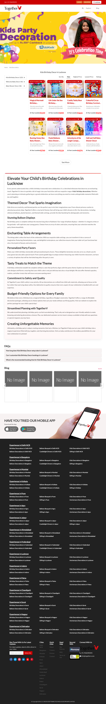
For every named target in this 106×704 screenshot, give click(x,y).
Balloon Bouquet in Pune (47, 496)
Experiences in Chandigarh (20, 590)
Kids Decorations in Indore (78, 569)
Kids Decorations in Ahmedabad (80, 533)
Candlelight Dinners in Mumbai (50, 476)
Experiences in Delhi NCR (20, 445)
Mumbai (42, 653)
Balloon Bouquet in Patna (48, 581)
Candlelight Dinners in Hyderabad (50, 548)
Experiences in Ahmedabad (20, 530)
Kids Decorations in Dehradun (79, 629)
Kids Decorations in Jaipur (78, 521)
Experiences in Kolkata (19, 481)
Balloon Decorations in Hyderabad (21, 548)
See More (65, 162)
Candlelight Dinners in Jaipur (49, 524)
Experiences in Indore (18, 566)
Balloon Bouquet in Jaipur (48, 521)
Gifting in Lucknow (46, 560)
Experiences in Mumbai (19, 469)
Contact (52, 656)
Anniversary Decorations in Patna (80, 584)
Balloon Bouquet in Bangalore (49, 460)
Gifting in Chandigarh (46, 596)
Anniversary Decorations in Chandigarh (82, 596)
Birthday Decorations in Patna (19, 581)
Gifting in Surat (44, 609)
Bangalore (43, 650)
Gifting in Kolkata (75, 488)
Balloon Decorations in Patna (19, 584)
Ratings (98, 77)
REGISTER (87, 2)
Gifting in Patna (45, 584)
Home (6, 67)
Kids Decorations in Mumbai (79, 472)
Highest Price (77, 77)
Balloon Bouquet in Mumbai (49, 472)
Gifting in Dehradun (46, 633)
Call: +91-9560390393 (10, 2)
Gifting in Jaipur (75, 524)
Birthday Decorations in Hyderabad (21, 545)
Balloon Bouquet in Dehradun (49, 629)
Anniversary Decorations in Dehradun (82, 633)
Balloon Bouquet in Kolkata (48, 484)
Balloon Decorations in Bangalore (20, 464)
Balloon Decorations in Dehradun (20, 633)
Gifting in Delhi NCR (76, 451)
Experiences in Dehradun (20, 626)
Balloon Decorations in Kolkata (20, 488)
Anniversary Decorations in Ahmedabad (82, 536)
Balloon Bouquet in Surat (48, 605)
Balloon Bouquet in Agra (47, 509)
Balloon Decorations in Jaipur (19, 524)
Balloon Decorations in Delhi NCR (21, 451)
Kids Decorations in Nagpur (78, 617)
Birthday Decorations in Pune (19, 496)
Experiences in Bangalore (20, 457)
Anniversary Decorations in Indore (81, 572)
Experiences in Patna (18, 578)
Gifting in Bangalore (76, 464)
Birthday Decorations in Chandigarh (21, 593)
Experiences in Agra (17, 505)
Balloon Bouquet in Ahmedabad (50, 533)
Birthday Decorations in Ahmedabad (21, 533)
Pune (41, 660)
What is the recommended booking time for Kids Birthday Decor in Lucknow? (33, 360)
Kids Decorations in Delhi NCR (80, 448)
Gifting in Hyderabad (76, 548)
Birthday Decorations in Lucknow (20, 557)
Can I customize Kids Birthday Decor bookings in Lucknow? (27, 355)
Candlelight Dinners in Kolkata (49, 488)
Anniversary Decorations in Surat (80, 609)
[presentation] (4, 385)
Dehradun (43, 694)
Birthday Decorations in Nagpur (20, 617)
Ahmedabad (43, 669)
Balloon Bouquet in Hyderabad (49, 545)
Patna (41, 681)
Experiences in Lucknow (19, 554)
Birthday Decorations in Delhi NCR (21, 448)
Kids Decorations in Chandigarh (80, 593)
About (52, 647)
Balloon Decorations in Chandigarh (21, 596)
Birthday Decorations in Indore (20, 569)
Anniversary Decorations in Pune (80, 500)
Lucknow (42, 675)
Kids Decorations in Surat (78, 605)
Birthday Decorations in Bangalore (21, 460)
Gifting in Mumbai (75, 476)
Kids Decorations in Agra (78, 509)
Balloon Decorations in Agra (19, 512)
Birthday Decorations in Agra (19, 509)
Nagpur (42, 691)
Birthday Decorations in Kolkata (20, 484)
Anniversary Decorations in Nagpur (81, 621)
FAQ (61, 652)
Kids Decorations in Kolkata (79, 484)
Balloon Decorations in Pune (19, 500)
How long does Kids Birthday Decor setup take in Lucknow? (27, 351)
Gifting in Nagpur (45, 621)
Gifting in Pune (44, 500)
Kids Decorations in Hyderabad (80, 545)
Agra (41, 663)
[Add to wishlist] (43, 81)
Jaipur (42, 666)
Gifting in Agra (44, 512)
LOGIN (79, 2)
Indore (42, 678)
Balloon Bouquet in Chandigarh (50, 593)
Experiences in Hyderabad (20, 542)
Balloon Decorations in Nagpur (20, 621)
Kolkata (42, 656)
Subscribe (28, 653)
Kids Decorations (14, 67)
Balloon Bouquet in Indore (48, 569)
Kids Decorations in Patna (78, 581)
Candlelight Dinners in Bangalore (50, 464)
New (68, 77)
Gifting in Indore (45, 572)
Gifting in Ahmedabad (47, 536)
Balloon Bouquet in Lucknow (49, 557)
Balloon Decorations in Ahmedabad (21, 536)
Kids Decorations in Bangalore (79, 460)
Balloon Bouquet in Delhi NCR (49, 448)
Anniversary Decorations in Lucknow (81, 560)
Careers (52, 650)
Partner (52, 653)
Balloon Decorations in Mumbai (20, 476)
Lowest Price (89, 77)
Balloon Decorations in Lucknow (20, 560)
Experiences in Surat (18, 602)
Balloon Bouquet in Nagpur (48, 617)
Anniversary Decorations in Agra (80, 512)
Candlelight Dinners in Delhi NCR (50, 451)
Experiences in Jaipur (18, 518)
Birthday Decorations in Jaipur (19, 521)
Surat (41, 688)
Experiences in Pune (18, 493)
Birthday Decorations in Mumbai (20, 472)
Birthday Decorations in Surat (19, 605)
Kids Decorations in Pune (78, 496)
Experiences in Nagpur (19, 614)
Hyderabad (43, 672)
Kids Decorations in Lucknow (79, 557)
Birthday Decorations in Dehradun (21, 629)
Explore (88, 8)
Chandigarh (43, 684)
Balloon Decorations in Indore (19, 572)
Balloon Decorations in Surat (19, 609)
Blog (97, 8)
